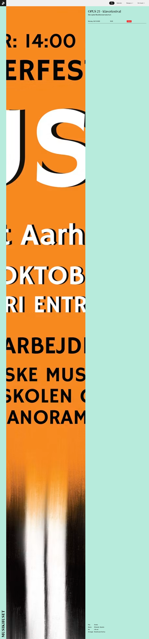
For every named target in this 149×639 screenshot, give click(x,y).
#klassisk (96, 627)
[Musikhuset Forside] (3, 3)
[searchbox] (111, 3)
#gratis (102, 627)
